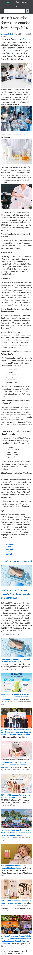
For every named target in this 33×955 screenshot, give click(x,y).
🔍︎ (27, 11)
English (25, 2)
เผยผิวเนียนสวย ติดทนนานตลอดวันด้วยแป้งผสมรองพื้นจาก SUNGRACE (16, 594)
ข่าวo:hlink (8, 554)
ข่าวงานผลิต (9, 549)
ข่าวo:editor (9, 546)
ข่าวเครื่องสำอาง (10, 544)
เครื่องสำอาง (26, 39)
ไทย (17, 2)
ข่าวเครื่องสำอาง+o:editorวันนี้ (16, 562)
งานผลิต (12, 50)
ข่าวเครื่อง (8, 551)
